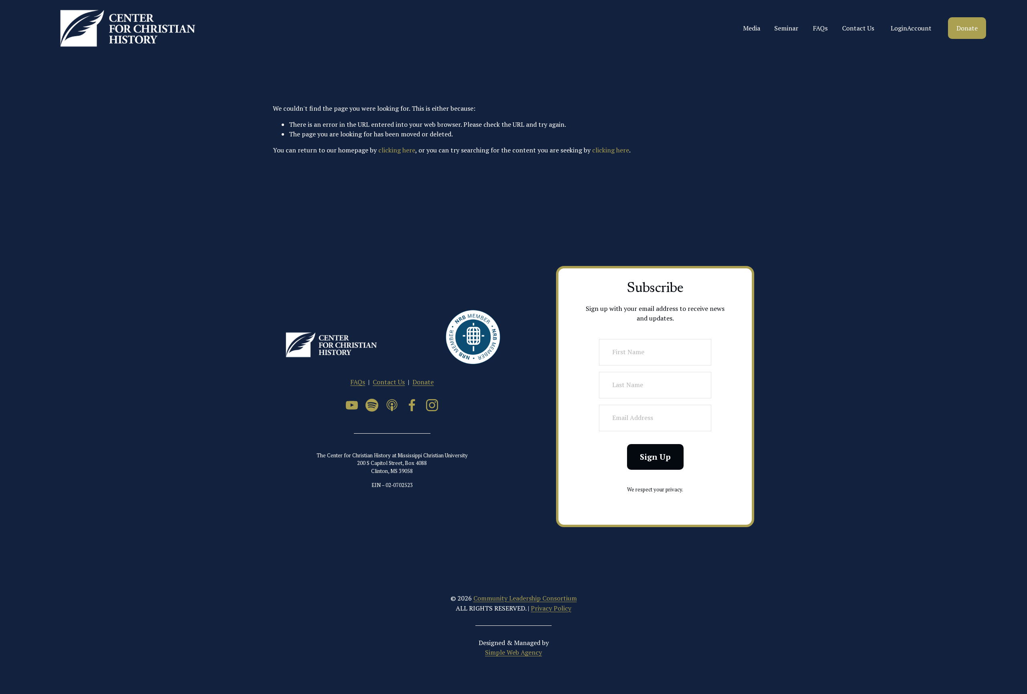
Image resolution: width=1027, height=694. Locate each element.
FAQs (820, 28)
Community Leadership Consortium (525, 598)
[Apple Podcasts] (392, 405)
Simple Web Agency (513, 652)
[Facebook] (412, 405)
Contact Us (858, 28)
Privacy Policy (551, 608)
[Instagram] (432, 405)
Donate (967, 28)
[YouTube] (351, 405)
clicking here (396, 150)
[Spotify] (371, 405)
